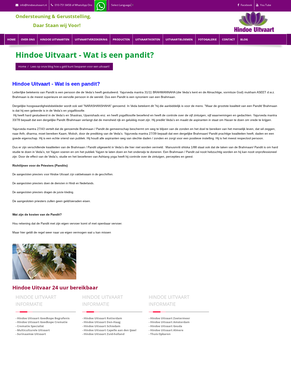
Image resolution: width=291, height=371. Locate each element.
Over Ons (28, 39)
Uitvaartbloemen (179, 39)
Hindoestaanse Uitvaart (103, 343)
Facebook (246, 5)
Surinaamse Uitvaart (190, 343)
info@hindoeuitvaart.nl (33, 5)
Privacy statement (203, 338)
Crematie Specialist (132, 343)
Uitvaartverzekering (91, 39)
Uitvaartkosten (147, 39)
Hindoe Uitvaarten (54, 39)
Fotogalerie (207, 39)
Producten (121, 39)
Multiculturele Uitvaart (160, 343)
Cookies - (171, 338)
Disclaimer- (184, 338)
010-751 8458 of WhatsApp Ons (73, 5)
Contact (228, 39)
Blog (244, 39)
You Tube (265, 5)
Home (11, 39)
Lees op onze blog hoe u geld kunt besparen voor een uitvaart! (69, 66)
